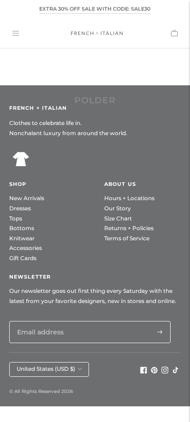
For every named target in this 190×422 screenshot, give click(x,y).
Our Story (117, 208)
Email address (37, 320)
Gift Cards (22, 258)
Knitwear (22, 238)
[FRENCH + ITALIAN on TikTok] (175, 371)
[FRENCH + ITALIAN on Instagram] (164, 371)
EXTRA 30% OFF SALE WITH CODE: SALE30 (94, 9)
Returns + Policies (129, 228)
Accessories (25, 247)
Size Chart (118, 218)
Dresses (20, 208)
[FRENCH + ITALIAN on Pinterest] (154, 371)
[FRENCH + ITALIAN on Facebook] (143, 371)
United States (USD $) (46, 368)
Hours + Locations (129, 198)
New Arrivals (26, 198)
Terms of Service (126, 238)
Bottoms (21, 228)
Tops (15, 218)
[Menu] (15, 33)
